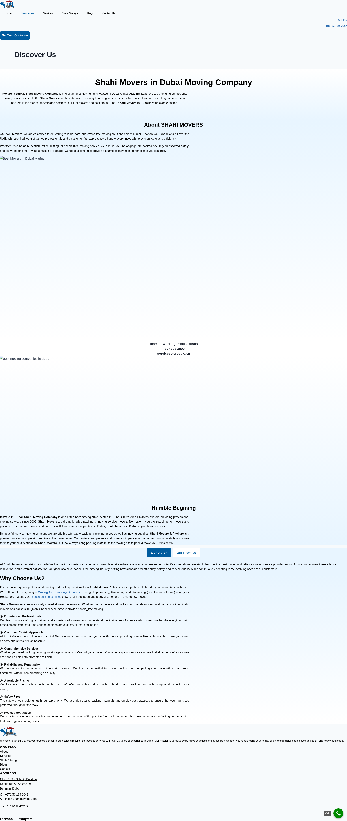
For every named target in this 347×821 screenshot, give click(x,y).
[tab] (159, 552)
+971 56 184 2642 (336, 25)
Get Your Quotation (15, 35)
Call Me (342, 19)
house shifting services (46, 596)
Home (8, 13)
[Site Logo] (173, 4)
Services (48, 13)
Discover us (27, 13)
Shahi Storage (70, 13)
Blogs (90, 13)
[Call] (338, 813)
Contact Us (108, 13)
